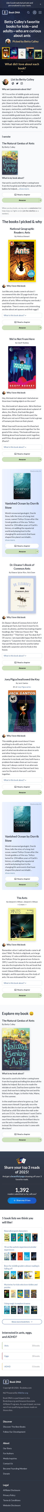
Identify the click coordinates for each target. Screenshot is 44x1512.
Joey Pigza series (24, 687)
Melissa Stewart (23, 236)
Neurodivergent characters (16, 1231)
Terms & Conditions (11, 1500)
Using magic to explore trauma (17, 1303)
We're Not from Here (22, 339)
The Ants (22, 897)
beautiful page (18, 1176)
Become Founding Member (15, 1468)
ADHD (7, 1366)
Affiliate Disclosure (11, 1490)
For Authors (8, 1453)
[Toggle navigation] (40, 12)
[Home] (11, 12)
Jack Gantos (23, 683)
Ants (6, 1345)
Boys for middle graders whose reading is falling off (21, 1267)
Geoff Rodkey (23, 343)
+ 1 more (21, 904)
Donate (6, 1473)
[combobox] (28, 12)
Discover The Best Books (14, 1426)
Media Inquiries (10, 1458)
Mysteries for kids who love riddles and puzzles (20, 1286)
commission (33, 208)
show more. (24, 188)
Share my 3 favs (23, 1200)
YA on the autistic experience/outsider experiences (20, 1248)
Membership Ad (35, 471)
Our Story (7, 1448)
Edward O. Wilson (16, 902)
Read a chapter (23, 194)
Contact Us (8, 1463)
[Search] (28, 12)
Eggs (6, 1356)
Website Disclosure (12, 1505)
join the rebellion (29, 211)
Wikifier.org (23, 1393)
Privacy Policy (9, 1495)
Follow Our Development (14, 1432)
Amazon (22, 200)
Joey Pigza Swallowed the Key (22, 679)
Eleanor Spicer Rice (18, 572)
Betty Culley (31, 41)
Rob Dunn (31, 572)
